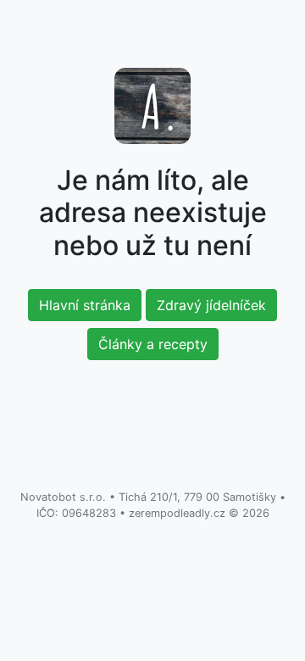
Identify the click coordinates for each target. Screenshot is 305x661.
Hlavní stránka (84, 305)
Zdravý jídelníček (211, 305)
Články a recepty (153, 344)
